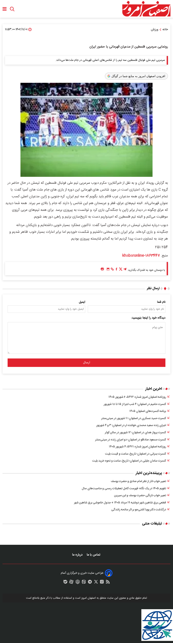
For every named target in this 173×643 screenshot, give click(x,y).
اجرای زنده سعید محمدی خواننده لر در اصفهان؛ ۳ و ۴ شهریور (131, 425)
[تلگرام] (125, 270)
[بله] (65, 583)
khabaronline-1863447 (141, 256)
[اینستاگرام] (102, 583)
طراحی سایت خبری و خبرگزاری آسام (82, 573)
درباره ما (77, 554)
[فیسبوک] (116, 270)
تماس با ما (94, 554)
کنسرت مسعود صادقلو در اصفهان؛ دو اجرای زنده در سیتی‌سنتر (130, 439)
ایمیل (82, 302)
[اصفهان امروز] (146, 9)
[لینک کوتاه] (112, 270)
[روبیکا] (77, 582)
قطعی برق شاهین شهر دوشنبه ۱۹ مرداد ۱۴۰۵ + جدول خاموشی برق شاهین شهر (120, 502)
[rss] (108, 583)
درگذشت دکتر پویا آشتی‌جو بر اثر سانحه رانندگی (138, 509)
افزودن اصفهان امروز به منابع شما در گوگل (138, 76)
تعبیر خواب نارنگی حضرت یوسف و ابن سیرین (140, 495)
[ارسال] (108, 270)
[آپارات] (71, 583)
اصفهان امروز (88, 598)
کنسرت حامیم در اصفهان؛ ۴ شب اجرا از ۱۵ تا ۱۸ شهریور (135, 404)
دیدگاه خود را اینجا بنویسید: (148, 317)
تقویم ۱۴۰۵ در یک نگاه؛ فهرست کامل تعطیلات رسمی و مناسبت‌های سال (124, 488)
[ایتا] (84, 583)
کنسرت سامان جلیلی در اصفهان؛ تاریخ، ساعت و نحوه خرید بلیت (129, 460)
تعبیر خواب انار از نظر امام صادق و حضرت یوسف (138, 481)
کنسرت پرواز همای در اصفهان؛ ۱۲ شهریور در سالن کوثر (135, 432)
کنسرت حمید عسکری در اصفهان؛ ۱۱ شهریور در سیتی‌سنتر (133, 418)
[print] (102, 269)
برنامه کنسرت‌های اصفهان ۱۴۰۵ (147, 411)
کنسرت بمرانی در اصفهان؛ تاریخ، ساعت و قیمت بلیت (135, 453)
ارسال (86, 362)
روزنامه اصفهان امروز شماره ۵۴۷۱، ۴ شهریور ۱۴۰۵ (137, 446)
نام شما (161, 302)
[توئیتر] (120, 270)
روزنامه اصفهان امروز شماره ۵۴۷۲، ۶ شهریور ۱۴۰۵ (137, 397)
